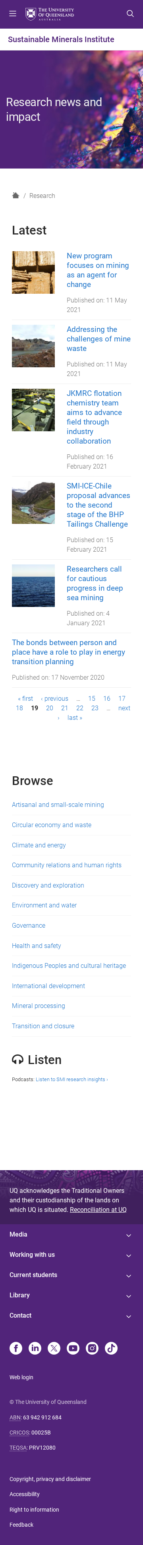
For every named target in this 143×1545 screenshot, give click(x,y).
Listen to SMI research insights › (72, 1079)
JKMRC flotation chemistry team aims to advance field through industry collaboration (94, 417)
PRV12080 (42, 1447)
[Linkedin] (35, 1349)
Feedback (21, 1525)
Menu (12, 14)
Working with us (32, 1254)
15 (91, 698)
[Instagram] (92, 1349)
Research (42, 196)
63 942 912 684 (42, 1417)
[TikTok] (111, 1349)
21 (64, 708)
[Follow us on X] (54, 1349)
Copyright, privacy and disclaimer (50, 1479)
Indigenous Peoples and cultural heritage (69, 965)
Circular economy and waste (51, 825)
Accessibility (25, 1494)
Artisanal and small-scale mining (58, 804)
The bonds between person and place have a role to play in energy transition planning (68, 652)
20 (49, 708)
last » (75, 717)
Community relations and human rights (67, 865)
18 (19, 708)
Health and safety (36, 946)
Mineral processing (38, 1006)
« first (25, 698)
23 (95, 708)
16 (106, 698)
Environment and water (44, 905)
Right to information (34, 1509)
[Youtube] (73, 1349)
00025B (41, 1432)
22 (79, 708)
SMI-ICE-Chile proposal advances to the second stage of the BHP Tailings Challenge (98, 505)
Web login (21, 1377)
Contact (20, 1315)
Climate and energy (39, 845)
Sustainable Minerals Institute (61, 39)
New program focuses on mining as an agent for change (98, 270)
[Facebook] (16, 1349)
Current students (33, 1275)
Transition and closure (43, 1026)
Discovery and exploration (48, 885)
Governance (28, 925)
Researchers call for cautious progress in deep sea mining (95, 583)
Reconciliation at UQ (98, 1210)
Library (20, 1295)
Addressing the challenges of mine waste (99, 339)
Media (18, 1234)
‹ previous (54, 698)
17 (122, 698)
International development (48, 986)
